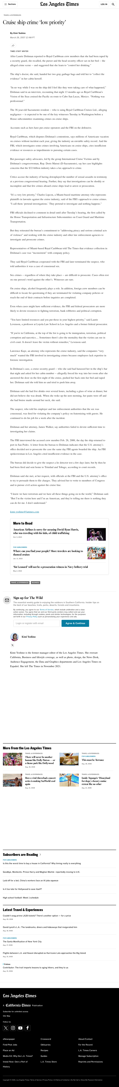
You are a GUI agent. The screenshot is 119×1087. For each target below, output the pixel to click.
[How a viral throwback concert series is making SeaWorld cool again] (12, 780)
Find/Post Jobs (10, 1045)
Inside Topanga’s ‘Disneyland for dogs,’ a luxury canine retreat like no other (96, 781)
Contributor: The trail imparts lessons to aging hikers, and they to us (35, 968)
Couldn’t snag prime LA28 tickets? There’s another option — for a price (37, 916)
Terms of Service (47, 610)
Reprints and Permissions (90, 1062)
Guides (44, 1056)
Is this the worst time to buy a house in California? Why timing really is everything (42, 864)
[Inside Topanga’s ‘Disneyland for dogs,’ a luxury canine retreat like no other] (69, 780)
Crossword (46, 1039)
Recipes (44, 1051)
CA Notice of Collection (62, 1080)
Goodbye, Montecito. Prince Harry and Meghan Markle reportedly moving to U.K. (41, 872)
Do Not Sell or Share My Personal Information (86, 1080)
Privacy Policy (31, 617)
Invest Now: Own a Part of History (15, 1064)
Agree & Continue (75, 623)
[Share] (13, 45)
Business (35, 582)
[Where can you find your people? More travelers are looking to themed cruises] (96, 553)
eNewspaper (9, 1039)
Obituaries (46, 1045)
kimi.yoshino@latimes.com (24, 511)
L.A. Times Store (49, 1062)
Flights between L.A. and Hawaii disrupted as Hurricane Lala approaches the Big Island (44, 953)
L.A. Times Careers (87, 1051)
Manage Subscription (88, 1056)
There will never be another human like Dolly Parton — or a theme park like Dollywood (40, 760)
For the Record (85, 1045)
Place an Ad (8, 1051)
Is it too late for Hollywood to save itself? (22, 889)
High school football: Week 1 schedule (21, 898)
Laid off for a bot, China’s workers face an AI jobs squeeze (30, 881)
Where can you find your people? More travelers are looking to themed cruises (48, 553)
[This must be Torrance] (69, 759)
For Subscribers (20, 547)
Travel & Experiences (12, 15)
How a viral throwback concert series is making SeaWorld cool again (40, 781)
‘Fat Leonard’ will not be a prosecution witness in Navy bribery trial (50, 567)
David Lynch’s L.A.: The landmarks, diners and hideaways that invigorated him (40, 927)
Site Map (6, 1016)
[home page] (59, 4)
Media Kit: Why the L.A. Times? (18, 1056)
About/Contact (85, 1039)
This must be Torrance (93, 760)
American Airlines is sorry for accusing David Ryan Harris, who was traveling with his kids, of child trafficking (46, 531)
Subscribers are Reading (20, 854)
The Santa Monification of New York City (22, 942)
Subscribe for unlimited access (15, 1012)
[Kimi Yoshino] (14, 637)
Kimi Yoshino (29, 637)
